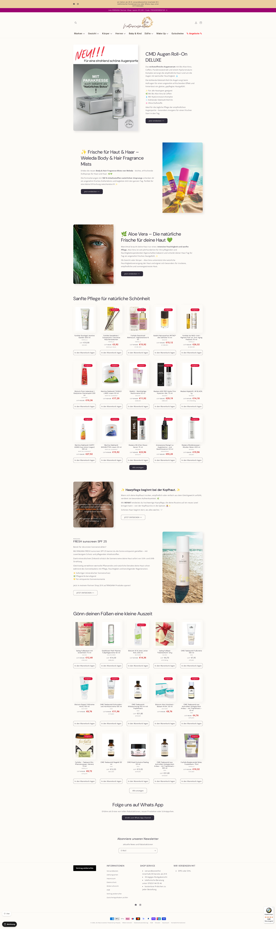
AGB (108, 890)
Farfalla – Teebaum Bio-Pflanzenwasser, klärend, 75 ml (84, 764)
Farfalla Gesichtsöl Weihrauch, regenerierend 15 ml (138, 337)
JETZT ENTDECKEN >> (133, 517)
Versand (157, 923)
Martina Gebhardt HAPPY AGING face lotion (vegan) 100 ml (84, 447)
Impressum (111, 878)
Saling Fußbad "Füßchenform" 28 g (164, 652)
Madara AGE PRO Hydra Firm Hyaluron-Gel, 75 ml (165, 392)
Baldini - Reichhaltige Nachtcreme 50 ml (138, 392)
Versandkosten (112, 871)
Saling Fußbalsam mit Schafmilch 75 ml (84, 652)
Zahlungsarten (112, 875)
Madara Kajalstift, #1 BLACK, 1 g (191, 392)
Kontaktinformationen (178, 923)
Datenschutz (112, 882)
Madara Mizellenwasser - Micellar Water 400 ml (191, 446)
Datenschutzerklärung (141, 923)
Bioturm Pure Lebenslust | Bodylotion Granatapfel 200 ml (84, 393)
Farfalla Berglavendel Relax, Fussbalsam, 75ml (191, 763)
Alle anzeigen (138, 467)
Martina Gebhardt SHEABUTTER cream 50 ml (111, 446)
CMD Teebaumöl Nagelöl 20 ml (111, 763)
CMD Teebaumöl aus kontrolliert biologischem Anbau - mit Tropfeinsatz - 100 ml (164, 765)
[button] (75, 22)
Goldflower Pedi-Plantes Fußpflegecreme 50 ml (111, 652)
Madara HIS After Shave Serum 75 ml (138, 446)
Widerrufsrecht (113, 886)
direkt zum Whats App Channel (138, 818)
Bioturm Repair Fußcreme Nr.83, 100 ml (84, 705)
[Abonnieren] (155, 850)
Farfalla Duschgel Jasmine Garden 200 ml (84, 337)
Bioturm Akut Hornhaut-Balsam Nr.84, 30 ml (164, 705)
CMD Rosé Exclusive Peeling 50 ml (138, 763)
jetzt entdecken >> (156, 121)
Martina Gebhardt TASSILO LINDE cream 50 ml (111, 392)
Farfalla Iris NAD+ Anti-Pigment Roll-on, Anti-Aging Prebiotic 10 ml (191, 337)
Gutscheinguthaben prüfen (117, 897)
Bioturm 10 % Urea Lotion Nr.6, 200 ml (138, 652)
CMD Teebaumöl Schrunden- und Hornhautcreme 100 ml (111, 705)
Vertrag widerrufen (84, 868)
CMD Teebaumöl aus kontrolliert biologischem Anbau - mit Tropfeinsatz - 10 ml (191, 707)
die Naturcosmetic (101, 923)
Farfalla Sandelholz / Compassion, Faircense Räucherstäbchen (111, 337)
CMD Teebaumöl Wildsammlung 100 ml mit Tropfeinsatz (138, 706)
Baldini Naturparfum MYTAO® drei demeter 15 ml (165, 337)
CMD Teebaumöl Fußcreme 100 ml (191, 652)
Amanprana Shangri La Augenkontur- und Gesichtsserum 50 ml (164, 447)
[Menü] (272, 907)
